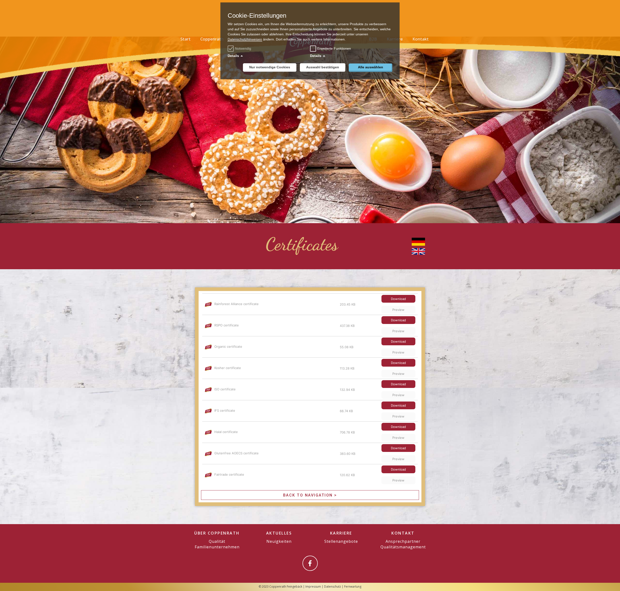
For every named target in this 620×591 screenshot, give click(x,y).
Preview (398, 310)
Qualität (217, 541)
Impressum (313, 586)
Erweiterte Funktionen (334, 48)
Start (185, 39)
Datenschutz (332, 586)
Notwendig (243, 48)
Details (233, 56)
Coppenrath (212, 39)
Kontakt (420, 39)
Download (398, 299)
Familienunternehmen (217, 547)
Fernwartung (352, 586)
